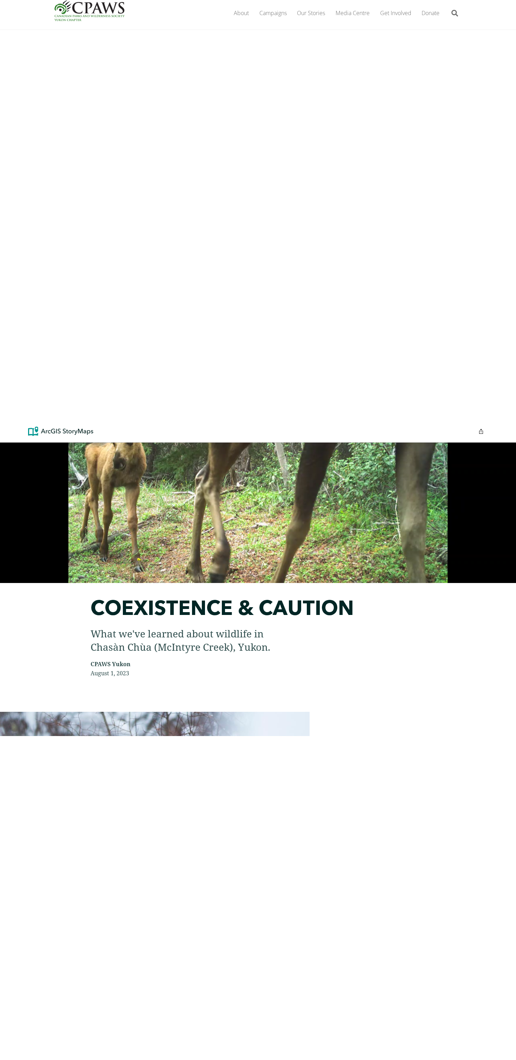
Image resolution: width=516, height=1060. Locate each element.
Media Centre (353, 13)
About (241, 13)
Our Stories (311, 13)
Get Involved (395, 13)
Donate (430, 13)
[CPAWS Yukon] (89, 17)
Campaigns (273, 13)
